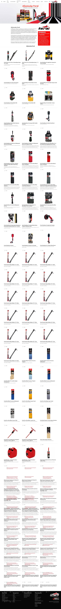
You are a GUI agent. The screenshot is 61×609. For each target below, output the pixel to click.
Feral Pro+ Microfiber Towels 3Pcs (28, 420)
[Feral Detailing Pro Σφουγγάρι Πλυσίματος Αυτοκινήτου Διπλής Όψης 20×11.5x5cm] (12, 218)
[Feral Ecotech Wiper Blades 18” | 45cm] (48, 277)
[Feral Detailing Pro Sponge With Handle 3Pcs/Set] (30, 116)
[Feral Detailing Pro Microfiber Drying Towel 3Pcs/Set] (48, 75)
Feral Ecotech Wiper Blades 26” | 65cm (11, 341)
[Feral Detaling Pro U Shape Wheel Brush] (48, 238)
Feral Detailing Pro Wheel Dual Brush (47, 123)
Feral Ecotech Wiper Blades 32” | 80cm (11, 360)
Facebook (36, 605)
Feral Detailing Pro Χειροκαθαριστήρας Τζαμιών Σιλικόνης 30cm (29, 226)
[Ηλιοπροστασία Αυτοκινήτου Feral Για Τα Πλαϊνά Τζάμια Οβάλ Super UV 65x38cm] (48, 512)
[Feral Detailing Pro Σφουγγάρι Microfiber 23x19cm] (48, 198)
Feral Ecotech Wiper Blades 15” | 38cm (47, 264)
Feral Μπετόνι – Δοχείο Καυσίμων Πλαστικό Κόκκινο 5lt (28, 460)
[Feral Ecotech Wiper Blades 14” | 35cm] (30, 257)
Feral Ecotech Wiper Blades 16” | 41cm (11, 283)
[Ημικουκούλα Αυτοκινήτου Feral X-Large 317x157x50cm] (30, 558)
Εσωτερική (3, 594)
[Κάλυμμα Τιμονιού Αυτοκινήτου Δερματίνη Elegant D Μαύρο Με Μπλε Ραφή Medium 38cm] (48, 568)
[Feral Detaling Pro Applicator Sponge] (48, 218)
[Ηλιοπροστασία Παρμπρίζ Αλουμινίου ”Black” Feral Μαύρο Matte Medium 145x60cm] (30, 531)
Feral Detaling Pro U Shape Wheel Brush (48, 245)
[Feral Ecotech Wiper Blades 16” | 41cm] (12, 277)
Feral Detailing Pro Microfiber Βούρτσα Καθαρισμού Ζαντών (11, 124)
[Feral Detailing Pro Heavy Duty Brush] (12, 75)
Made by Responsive (56, 602)
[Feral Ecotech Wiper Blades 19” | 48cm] (12, 296)
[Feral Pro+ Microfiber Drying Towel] (30, 394)
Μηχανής (3, 596)
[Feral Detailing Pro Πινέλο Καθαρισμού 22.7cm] (12, 198)
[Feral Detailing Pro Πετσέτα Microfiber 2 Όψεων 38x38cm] (30, 156)
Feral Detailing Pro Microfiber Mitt (10, 102)
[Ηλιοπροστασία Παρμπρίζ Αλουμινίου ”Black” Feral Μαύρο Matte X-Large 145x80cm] (48, 531)
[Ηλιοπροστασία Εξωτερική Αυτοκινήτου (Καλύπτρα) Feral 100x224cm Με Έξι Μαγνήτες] (48, 521)
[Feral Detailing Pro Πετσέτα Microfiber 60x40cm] (12, 178)
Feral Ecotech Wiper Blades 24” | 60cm (47, 322)
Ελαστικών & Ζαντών (5, 597)
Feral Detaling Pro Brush (8, 245)
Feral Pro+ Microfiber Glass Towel (46, 401)
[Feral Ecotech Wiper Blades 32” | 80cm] (12, 354)
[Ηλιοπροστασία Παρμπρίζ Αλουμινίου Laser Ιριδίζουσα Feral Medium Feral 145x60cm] (12, 550)
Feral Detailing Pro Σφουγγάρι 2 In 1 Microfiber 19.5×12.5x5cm (29, 205)
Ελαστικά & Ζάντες (26, 596)
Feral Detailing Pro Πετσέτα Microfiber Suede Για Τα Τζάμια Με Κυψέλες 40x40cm (48, 185)
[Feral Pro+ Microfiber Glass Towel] (48, 394)
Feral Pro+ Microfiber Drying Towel (29, 401)
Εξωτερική (3, 595)
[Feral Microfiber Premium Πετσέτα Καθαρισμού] (48, 354)
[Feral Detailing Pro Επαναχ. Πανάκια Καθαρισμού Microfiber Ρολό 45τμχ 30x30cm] (12, 156)
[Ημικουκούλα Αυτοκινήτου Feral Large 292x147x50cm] (30, 550)
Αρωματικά (25, 597)
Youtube (36, 604)
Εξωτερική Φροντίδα (27, 595)
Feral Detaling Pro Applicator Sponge (47, 225)
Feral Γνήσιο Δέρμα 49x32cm (45, 439)
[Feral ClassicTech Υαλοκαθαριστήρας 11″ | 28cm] (30, 55)
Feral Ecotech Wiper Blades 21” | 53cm (47, 303)
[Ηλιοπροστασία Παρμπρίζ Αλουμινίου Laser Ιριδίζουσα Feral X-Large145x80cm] (30, 541)
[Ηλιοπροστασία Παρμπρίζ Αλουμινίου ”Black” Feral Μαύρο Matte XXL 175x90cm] (12, 541)
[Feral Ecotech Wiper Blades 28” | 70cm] (30, 334)
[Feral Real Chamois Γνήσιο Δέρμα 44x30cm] (48, 413)
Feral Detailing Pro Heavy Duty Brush (11, 82)
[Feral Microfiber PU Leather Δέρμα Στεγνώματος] (12, 374)
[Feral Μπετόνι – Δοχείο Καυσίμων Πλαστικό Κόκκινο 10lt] (12, 453)
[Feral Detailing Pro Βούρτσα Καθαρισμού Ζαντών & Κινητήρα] (12, 136)
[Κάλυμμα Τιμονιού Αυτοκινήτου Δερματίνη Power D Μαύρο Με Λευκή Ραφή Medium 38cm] (30, 578)
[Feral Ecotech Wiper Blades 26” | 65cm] (12, 334)
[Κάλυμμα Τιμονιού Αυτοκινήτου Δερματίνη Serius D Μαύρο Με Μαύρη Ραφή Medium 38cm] (12, 587)
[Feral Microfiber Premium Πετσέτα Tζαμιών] (30, 354)
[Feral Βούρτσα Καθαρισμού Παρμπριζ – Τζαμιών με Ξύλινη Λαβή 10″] (12, 432)
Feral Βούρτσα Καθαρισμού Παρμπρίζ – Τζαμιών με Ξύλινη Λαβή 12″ (29, 440)
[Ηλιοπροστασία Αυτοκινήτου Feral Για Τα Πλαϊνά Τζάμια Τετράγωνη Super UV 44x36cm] (12, 521)
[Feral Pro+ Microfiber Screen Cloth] (12, 413)
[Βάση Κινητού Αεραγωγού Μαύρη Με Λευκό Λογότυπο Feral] (12, 473)
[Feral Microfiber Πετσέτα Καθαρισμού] (48, 374)
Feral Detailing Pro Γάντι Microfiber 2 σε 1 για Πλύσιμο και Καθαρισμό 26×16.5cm (48, 144)
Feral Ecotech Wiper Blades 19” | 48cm (11, 303)
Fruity (14, 595)
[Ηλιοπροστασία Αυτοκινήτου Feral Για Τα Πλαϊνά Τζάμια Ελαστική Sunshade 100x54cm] (12, 512)
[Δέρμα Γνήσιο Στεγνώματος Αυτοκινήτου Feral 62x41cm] (48, 491)
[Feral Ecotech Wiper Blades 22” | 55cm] (12, 315)
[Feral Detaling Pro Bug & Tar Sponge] (30, 238)
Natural (14, 596)
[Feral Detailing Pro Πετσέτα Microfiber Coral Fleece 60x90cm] (30, 178)
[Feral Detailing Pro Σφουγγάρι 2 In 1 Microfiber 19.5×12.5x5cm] (30, 198)
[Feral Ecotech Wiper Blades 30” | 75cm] (48, 334)
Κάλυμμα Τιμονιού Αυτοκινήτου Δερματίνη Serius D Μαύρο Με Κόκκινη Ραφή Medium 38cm (48, 585)
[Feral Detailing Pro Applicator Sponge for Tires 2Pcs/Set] (48, 55)
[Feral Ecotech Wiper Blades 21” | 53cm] (48, 296)
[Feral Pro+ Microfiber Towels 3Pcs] (30, 413)
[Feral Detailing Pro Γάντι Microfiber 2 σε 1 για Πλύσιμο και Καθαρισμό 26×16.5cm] (48, 136)
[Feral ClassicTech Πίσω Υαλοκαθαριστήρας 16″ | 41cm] (12, 55)
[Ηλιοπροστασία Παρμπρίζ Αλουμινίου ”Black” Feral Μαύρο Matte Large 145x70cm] (12, 531)
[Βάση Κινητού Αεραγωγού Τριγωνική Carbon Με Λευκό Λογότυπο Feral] (48, 473)
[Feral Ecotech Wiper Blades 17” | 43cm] (30, 277)
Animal (14, 598)
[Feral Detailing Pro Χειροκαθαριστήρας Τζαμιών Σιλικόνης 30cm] (30, 218)
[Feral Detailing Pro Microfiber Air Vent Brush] (30, 75)
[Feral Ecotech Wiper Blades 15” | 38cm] (48, 257)
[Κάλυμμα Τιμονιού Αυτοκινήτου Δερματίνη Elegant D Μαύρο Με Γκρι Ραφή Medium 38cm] (48, 558)
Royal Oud (14, 597)
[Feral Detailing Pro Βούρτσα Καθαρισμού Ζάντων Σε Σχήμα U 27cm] (30, 136)
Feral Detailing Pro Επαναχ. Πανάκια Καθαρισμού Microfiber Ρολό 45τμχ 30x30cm (11, 164)
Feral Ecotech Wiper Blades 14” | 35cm (29, 264)
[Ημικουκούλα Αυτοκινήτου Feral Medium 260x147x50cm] (48, 550)
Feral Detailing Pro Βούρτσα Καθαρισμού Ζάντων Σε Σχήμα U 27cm (30, 144)
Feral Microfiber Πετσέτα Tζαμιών (28, 380)
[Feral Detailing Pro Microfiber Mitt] (12, 96)
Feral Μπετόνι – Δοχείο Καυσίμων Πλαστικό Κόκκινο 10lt (10, 460)
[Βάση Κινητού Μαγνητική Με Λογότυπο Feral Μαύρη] (30, 482)
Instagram (36, 606)
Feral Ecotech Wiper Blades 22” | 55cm (11, 322)
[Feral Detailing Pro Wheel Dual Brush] (48, 116)
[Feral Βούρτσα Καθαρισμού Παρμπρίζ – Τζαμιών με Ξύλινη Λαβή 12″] (30, 432)
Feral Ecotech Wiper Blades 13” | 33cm (11, 264)
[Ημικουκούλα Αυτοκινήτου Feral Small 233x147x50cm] (12, 558)
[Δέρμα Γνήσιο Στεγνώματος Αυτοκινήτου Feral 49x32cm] (30, 491)
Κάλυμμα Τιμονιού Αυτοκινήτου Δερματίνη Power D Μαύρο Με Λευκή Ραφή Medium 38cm (30, 585)
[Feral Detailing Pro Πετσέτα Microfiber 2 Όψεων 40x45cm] (48, 156)
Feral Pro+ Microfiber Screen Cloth (10, 420)
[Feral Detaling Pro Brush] (12, 238)
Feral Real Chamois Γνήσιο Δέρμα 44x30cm (48, 420)
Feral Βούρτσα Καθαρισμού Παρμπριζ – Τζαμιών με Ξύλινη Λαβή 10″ (11, 440)
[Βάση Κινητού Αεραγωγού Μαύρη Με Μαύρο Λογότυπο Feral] (30, 473)
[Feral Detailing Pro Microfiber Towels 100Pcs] (48, 96)
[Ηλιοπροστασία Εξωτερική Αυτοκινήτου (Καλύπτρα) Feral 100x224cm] (30, 521)
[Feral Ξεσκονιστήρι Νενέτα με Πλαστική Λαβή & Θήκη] (48, 453)
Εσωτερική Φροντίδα (27, 594)
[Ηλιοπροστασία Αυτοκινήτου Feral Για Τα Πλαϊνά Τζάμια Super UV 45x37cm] (48, 501)
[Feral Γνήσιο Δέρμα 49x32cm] (48, 432)
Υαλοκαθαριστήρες (5, 598)
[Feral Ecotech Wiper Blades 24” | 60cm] (48, 315)
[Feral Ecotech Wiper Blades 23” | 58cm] (30, 315)
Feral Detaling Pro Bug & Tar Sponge (29, 245)
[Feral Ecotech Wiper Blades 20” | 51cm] (30, 296)
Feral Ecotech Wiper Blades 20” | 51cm (29, 303)
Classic (14, 594)
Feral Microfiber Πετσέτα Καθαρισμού (47, 380)
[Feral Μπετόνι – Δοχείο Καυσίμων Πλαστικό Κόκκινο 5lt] (30, 453)
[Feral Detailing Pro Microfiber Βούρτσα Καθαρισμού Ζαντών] (12, 116)
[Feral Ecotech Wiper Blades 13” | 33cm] (12, 257)
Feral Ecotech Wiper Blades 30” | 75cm (47, 341)
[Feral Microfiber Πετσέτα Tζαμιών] (30, 374)
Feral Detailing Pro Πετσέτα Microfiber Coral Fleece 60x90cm (29, 185)
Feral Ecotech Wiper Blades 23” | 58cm (29, 322)
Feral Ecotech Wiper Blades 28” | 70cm (29, 341)
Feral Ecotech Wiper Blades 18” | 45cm (47, 283)
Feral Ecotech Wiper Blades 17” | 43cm (29, 283)
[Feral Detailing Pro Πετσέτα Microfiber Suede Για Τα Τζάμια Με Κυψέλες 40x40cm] (48, 178)
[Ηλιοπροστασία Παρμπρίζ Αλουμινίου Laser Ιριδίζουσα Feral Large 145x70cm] (48, 541)
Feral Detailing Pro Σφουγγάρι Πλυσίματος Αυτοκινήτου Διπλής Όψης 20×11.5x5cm (12, 226)
